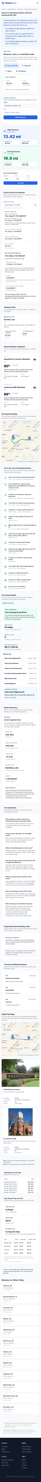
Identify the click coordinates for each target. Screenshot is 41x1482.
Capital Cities (6, 1452)
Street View (5, 1465)
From (5, 102)
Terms (24, 1462)
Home (3, 9)
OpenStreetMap (29, 461)
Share (9, 71)
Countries (5, 1446)
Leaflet (21, 461)
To (4, 109)
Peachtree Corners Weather (17, 359)
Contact (24, 1468)
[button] (13, 437)
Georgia (20, 9)
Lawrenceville (10, 1139)
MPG (16, 176)
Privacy (24, 1465)
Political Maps (26, 1449)
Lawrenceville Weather (14, 387)
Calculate (20, 183)
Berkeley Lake (9, 320)
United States (11, 9)
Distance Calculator (8, 1460)
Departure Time (9, 201)
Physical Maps (26, 1446)
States (3, 1449)
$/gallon (6, 176)
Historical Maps (27, 1452)
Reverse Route (12, 65)
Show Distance (20, 117)
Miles (28, 176)
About (24, 1460)
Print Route (22, 71)
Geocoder (5, 1462)
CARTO (37, 461)
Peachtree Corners (31, 9)
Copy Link (27, 65)
